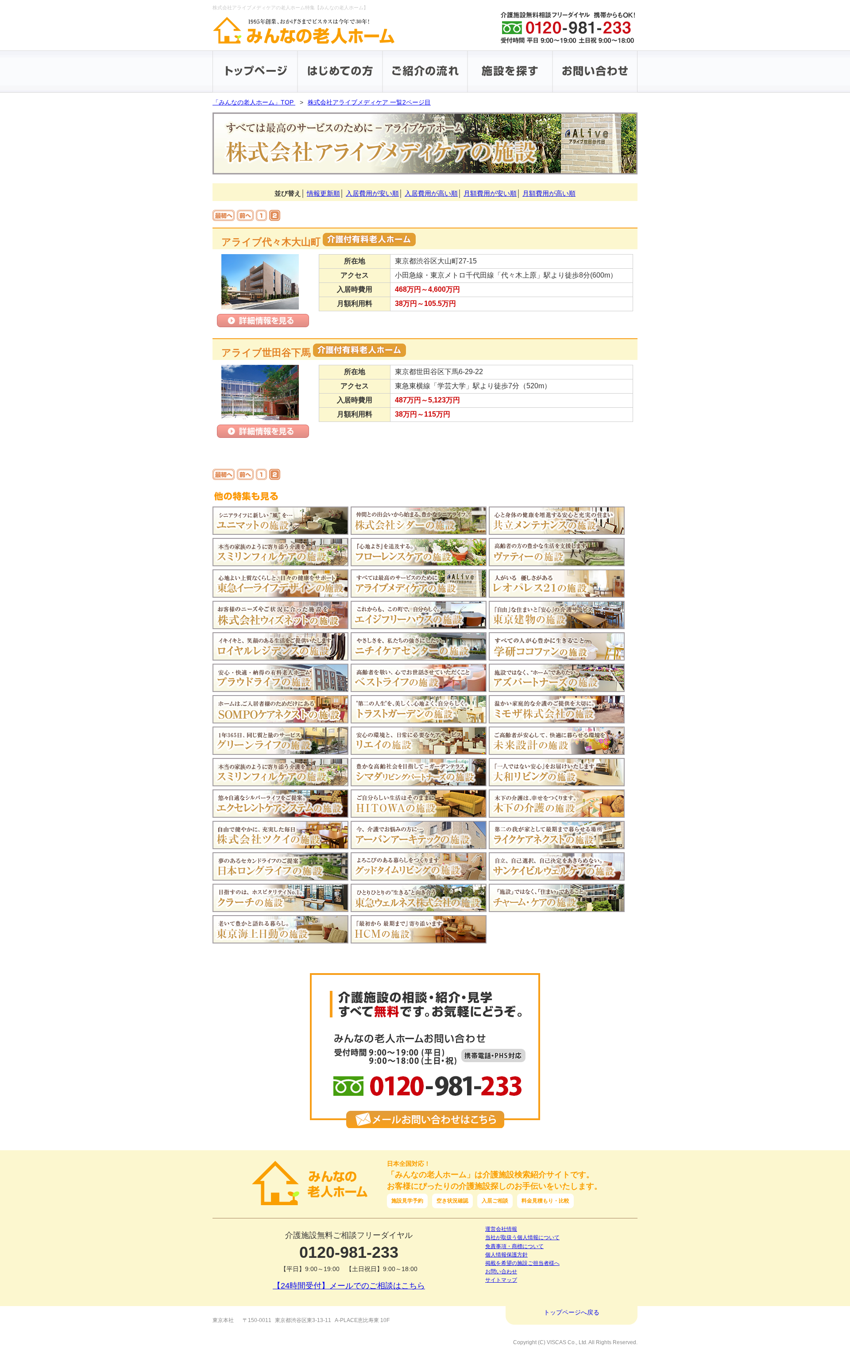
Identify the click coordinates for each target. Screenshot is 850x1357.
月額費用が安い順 (490, 193)
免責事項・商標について (514, 1246)
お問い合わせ (501, 1271)
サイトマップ (501, 1280)
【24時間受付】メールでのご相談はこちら (349, 1285)
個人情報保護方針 (506, 1255)
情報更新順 (323, 193)
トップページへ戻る (571, 1312)
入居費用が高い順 (431, 193)
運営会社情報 (501, 1229)
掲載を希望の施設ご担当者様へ (522, 1263)
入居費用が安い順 (372, 193)
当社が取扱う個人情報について (522, 1237)
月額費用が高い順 (549, 193)
